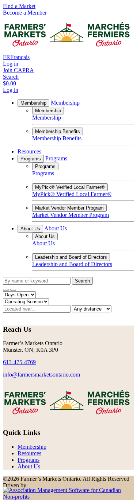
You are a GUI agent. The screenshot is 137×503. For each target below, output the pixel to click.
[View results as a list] (13, 290)
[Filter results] (6, 290)
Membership (33, 103)
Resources (29, 151)
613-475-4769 (19, 362)
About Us (30, 228)
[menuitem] (32, 447)
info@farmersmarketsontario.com (41, 374)
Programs (30, 158)
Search (82, 281)
